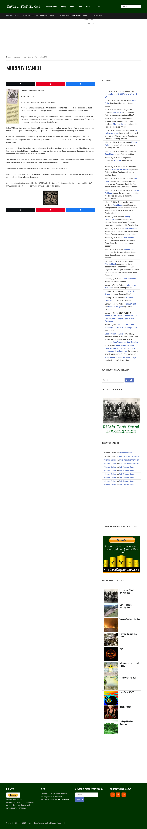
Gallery (63, 6)
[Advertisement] (73, 36)
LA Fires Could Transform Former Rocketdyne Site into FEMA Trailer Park (50, 20)
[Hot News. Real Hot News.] (23, 6)
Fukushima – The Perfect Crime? (129, 664)
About (88, 6)
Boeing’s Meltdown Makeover (126, 722)
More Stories (28, 57)
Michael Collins (110, 460)
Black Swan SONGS (126, 692)
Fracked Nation (125, 706)
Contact (97, 6)
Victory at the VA (125, 453)
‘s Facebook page (120, 357)
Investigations (51, 6)
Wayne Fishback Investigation (125, 606)
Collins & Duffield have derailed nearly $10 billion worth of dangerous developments (120, 348)
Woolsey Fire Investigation (129, 619)
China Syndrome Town (127, 677)
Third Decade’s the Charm (44, 16)
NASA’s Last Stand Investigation (126, 591)
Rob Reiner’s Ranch (79, 16)
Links (80, 6)
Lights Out (123, 648)
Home (8, 57)
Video (72, 6)
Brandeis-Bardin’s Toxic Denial (128, 635)
